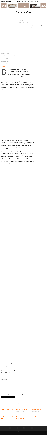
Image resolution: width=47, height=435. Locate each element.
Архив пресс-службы (12, 370)
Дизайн (18, 1)
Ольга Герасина (26, 22)
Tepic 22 (34, 417)
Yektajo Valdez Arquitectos (9, 365)
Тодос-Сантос (6, 368)
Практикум (23, 1)
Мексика (5, 366)
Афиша (38, 1)
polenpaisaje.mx (4, 66)
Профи (28, 1)
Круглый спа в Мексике (22, 409)
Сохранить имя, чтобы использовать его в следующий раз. (14, 394)
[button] (45, 1)
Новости (9, 1)
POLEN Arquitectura (7, 363)
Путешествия (33, 1)
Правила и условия (30, 431)
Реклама (24, 431)
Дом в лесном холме (37, 409)
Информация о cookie (39, 431)
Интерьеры (14, 1)
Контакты (20, 431)
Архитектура (23, 20)
